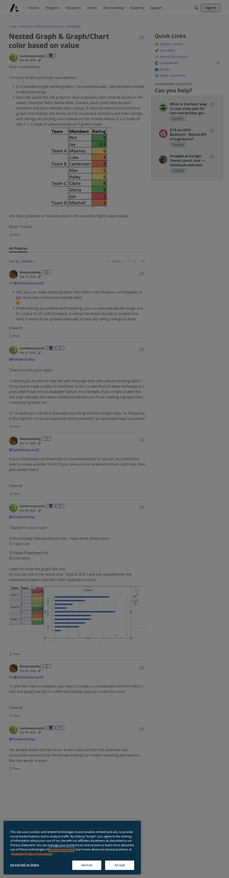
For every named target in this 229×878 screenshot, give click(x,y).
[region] (72, 847)
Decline (86, 865)
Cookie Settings (61, 849)
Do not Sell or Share (24, 865)
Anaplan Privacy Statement (31, 854)
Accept (120, 865)
